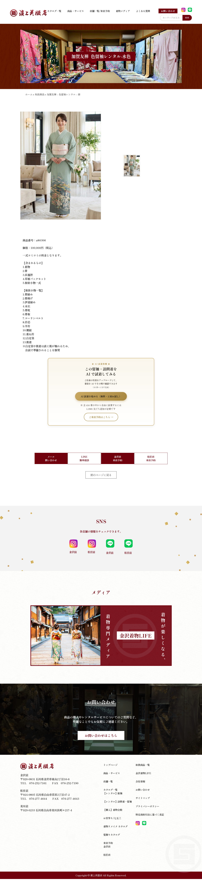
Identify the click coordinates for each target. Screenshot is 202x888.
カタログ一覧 (54, 11)
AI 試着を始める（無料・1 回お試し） (101, 396)
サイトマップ (143, 798)
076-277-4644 (38, 798)
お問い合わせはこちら (101, 735)
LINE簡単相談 (84, 458)
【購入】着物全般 (112, 810)
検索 (187, 17)
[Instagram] (138, 823)
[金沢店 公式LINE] (144, 823)
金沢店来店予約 (117, 458)
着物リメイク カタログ (115, 826)
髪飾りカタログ (111, 834)
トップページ (110, 765)
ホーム (28, 94)
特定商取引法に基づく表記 (150, 814)
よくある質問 (143, 11)
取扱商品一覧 (143, 765)
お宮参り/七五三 (112, 818)
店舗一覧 (108, 781)
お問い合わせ (168, 11)
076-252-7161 (38, 783)
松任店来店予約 (151, 458)
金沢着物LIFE (143, 773)
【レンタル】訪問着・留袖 (117, 801)
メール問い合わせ (51, 458)
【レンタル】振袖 (112, 793)
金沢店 (106, 846)
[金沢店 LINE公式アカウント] (190, 10)
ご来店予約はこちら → (101, 417)
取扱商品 (39, 94)
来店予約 (108, 843)
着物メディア (123, 11)
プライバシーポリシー (147, 806)
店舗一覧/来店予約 (100, 11)
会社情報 (140, 781)
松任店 (106, 855)
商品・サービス (75, 11)
